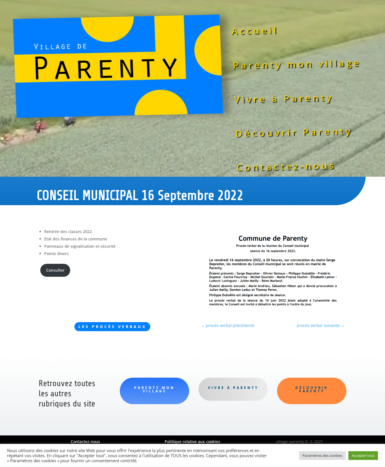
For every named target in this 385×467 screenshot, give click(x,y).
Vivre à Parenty (283, 98)
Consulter (55, 270)
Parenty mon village (297, 64)
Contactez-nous (286, 167)
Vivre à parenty (233, 387)
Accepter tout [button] (363, 455)
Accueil (254, 30)
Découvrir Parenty (294, 132)
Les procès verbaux (112, 326)
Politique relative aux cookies (192, 441)
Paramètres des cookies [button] (322, 455)
